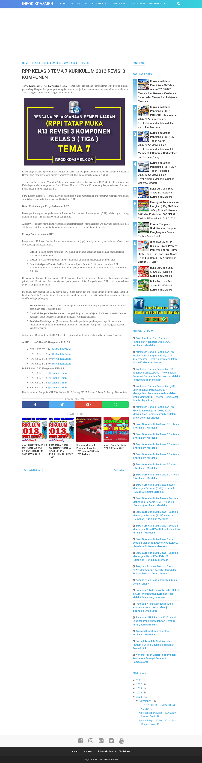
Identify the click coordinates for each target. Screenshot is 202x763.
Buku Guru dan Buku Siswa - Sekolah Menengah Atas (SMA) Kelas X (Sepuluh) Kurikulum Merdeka (156, 529)
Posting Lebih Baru (32, 470)
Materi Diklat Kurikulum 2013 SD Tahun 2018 (115, 447)
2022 (139, 692)
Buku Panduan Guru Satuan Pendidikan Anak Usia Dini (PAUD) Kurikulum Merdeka (152, 342)
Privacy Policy (105, 751)
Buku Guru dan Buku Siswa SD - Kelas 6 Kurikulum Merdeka (161, 192)
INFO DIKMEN (97, 4)
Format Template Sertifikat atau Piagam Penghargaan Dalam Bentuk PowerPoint (153, 645)
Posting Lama (120, 470)
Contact (88, 751)
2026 (139, 680)
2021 (139, 696)
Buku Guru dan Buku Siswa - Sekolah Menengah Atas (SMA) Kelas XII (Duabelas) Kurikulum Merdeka (155, 556)
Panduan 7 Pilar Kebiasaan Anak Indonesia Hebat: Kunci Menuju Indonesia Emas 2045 (153, 607)
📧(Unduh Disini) (61, 349)
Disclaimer (124, 751)
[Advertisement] (101, 38)
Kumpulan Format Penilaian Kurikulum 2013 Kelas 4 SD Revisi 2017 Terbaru (88, 450)
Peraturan (136, 4)
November (145, 700)
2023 (139, 688)
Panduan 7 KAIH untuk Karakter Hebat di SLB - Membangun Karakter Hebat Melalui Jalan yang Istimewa (156, 594)
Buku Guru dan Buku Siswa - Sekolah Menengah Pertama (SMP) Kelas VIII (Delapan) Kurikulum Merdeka (155, 502)
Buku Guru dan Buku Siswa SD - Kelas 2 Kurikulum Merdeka (161, 271)
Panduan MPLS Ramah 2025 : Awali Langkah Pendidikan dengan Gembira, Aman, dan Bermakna (154, 621)
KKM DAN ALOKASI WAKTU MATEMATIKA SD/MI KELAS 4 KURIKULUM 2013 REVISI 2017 (61, 451)
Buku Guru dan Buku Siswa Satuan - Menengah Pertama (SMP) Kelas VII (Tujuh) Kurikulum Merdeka (155, 488)
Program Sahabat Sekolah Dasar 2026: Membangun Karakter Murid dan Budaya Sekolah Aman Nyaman (155, 570)
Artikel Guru (117, 4)
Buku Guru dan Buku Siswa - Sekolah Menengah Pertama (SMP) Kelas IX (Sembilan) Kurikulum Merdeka (155, 515)
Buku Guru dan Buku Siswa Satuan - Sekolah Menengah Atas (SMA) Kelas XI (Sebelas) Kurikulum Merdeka (155, 543)
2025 (139, 684)
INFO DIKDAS (77, 4)
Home (63, 4)
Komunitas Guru (158, 4)
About (75, 751)
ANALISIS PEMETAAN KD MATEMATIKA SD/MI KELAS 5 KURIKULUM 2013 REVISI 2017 (34, 450)
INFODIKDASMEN (37, 3)
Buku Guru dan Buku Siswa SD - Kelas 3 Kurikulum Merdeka (161, 285)
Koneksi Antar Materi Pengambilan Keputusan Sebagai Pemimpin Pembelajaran (154, 658)
